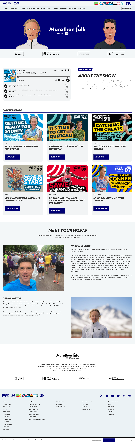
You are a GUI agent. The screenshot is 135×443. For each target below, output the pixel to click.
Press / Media (112, 409)
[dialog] (67, 440)
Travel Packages (7, 424)
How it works (6, 406)
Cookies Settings (96, 440)
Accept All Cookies (109, 440)
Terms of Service (103, 437)
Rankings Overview (34, 404)
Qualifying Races (34, 414)
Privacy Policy (92, 437)
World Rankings (33, 409)
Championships (33, 411)
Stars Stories (6, 414)
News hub (85, 404)
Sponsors (111, 406)
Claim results (32, 416)
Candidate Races (7, 419)
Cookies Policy (113, 437)
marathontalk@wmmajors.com (72, 370)
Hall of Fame (6, 411)
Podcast (84, 406)
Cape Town (6, 426)
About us (110, 411)
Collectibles (6, 421)
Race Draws (6, 429)
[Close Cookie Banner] (132, 440)
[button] (6, 8)
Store (109, 404)
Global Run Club (60, 406)
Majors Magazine (87, 409)
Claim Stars (6, 416)
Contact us (111, 414)
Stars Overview (7, 404)
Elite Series (59, 404)
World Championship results (37, 419)
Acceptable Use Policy (126, 437)
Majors (5, 409)
